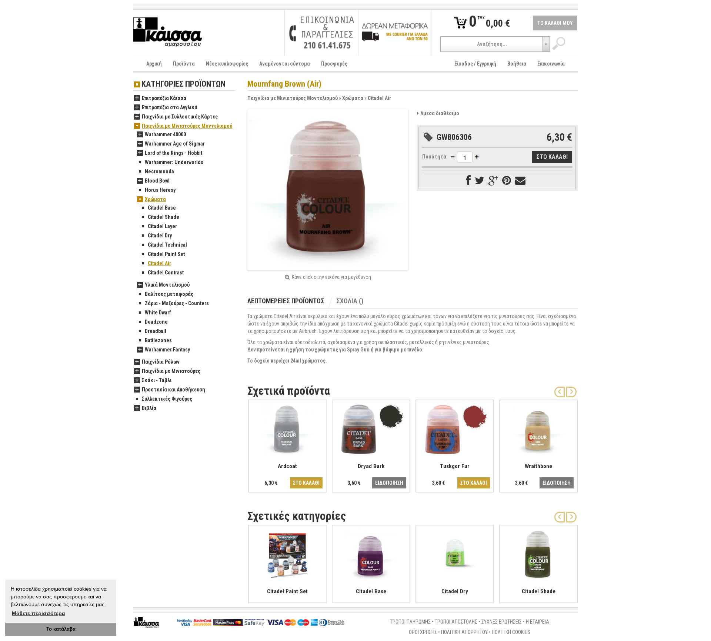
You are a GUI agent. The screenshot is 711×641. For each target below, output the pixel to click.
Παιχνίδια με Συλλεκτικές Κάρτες (180, 117)
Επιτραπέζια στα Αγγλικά (169, 107)
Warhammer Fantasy (167, 350)
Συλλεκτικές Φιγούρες (167, 399)
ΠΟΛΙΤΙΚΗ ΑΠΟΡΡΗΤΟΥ (464, 632)
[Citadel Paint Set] (287, 553)
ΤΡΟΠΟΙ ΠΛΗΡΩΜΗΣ (410, 622)
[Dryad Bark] (371, 428)
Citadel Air (379, 98)
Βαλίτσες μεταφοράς (169, 294)
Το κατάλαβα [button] (61, 629)
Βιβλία (149, 408)
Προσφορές (334, 64)
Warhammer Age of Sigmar (175, 144)
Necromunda (159, 171)
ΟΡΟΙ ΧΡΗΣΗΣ (423, 632)
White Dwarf (158, 313)
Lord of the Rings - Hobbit (173, 153)
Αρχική (154, 64)
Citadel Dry (160, 235)
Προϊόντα (184, 64)
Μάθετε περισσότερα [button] (38, 613)
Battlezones (158, 340)
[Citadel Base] (371, 553)
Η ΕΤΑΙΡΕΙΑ (537, 622)
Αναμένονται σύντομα (284, 64)
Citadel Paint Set (166, 254)
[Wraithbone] (538, 428)
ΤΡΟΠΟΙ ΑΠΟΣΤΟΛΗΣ (456, 622)
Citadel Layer (162, 226)
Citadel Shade (163, 217)
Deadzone (156, 322)
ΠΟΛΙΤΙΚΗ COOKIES (511, 632)
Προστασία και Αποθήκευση (173, 390)
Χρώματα (352, 98)
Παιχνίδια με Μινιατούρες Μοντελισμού (292, 98)
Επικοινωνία (551, 64)
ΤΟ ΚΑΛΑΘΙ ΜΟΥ (555, 23)
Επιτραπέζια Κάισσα (164, 98)
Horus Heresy (160, 190)
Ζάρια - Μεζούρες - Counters (177, 303)
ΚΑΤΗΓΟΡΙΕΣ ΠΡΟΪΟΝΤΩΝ (183, 84)
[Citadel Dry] (454, 553)
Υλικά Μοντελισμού (167, 285)
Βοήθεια (516, 64)
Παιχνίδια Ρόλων (161, 362)
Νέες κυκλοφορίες (227, 64)
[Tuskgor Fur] (454, 428)
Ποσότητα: (435, 157)
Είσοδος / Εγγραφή (475, 64)
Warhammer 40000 (165, 134)
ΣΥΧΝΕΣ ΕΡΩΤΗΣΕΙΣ (501, 622)
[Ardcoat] (287, 428)
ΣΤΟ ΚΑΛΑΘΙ (306, 483)
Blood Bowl (157, 181)
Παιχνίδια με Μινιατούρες (171, 371)
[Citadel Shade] (538, 553)
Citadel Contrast (166, 273)
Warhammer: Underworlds (174, 162)
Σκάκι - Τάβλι (156, 380)
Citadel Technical (167, 245)
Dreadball (155, 331)
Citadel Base (162, 208)
